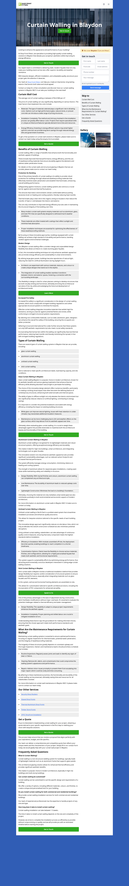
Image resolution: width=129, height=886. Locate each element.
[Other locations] (104, 4)
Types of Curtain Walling (90, 106)
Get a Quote (48, 144)
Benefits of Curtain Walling (91, 103)
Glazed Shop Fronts (28, 699)
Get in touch (64, 31)
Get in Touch (48, 63)
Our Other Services (89, 115)
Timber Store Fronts (28, 710)
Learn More (48, 293)
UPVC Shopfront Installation (31, 715)
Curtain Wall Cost (88, 99)
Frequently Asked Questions (92, 121)
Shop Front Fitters (33, 82)
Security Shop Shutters (29, 694)
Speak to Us (48, 593)
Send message (95, 88)
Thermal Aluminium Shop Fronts (32, 704)
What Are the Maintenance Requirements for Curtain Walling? (94, 110)
